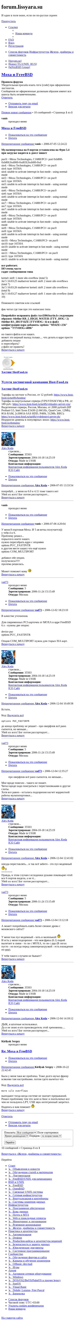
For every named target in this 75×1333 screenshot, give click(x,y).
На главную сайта (12, 1317)
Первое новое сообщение (16, 112)
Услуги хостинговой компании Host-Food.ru (34, 382)
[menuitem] (23, 33)
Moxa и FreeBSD (17, 74)
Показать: (10, 1132)
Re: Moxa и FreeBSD (16, 1051)
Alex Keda (7, 448)
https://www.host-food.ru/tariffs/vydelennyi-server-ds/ (30, 416)
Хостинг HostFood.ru (14, 372)
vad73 (4, 582)
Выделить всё (15, 715)
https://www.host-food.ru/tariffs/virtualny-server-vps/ (41, 404)
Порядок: (35, 1135)
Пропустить (8, 21)
